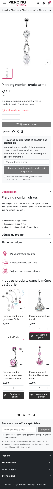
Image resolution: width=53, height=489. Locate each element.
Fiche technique (12, 242)
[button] (38, 3)
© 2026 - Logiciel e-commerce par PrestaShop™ (26, 484)
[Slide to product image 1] (7, 73)
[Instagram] (29, 414)
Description (9, 191)
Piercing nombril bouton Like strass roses (38, 375)
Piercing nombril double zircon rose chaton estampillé (12, 375)
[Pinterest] (24, 414)
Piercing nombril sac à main (39, 318)
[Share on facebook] (13, 132)
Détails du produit (13, 234)
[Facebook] (18, 414)
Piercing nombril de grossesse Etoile (13, 318)
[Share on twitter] (18, 132)
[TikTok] (34, 414)
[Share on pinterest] (22, 132)
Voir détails (13, 337)
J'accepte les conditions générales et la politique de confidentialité (24, 177)
